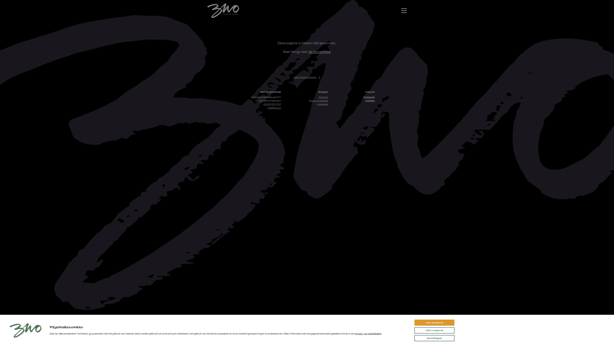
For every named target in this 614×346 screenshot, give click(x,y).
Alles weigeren (434, 330)
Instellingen (434, 338)
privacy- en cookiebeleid (368, 333)
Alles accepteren (434, 322)
